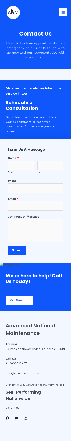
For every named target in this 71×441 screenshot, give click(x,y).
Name (13, 158)
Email (13, 199)
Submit (17, 250)
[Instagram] (25, 418)
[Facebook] (7, 418)
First (10, 172)
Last (40, 172)
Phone (12, 181)
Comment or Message (23, 216)
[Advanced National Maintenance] (13, 12)
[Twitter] (16, 418)
